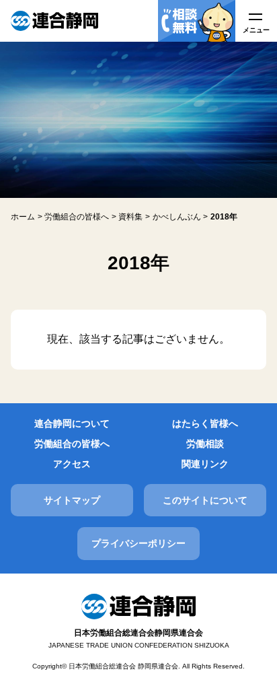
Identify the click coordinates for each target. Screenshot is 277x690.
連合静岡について (72, 423)
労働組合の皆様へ (72, 443)
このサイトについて (205, 500)
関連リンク (205, 464)
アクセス (72, 464)
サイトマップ (72, 500)
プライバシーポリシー (138, 543)
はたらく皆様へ (205, 423)
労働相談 (205, 443)
